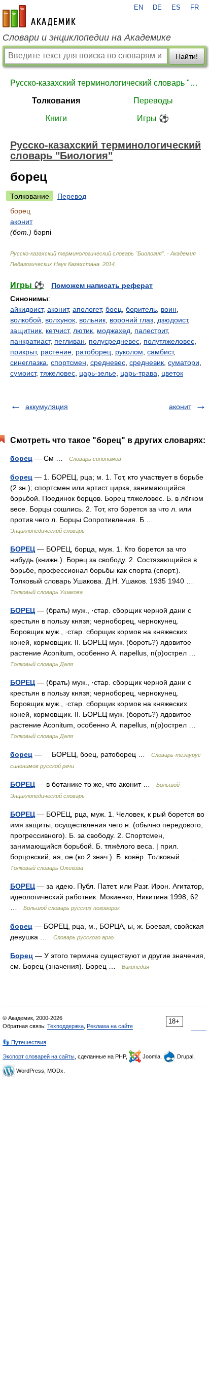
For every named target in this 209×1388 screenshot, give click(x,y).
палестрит (150, 330)
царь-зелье (97, 373)
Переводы (153, 100)
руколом (129, 352)
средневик (146, 362)
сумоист (23, 373)
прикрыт (23, 352)
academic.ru (39, 16)
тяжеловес (57, 373)
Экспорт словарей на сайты (39, 1056)
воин (169, 309)
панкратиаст (30, 341)
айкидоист (26, 309)
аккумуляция (46, 407)
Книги (56, 118)
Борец (21, 956)
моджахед (113, 330)
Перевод (71, 196)
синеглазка (28, 362)
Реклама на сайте (110, 1026)
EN (138, 7)
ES (176, 7)
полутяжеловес (169, 341)
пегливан (69, 341)
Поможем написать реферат (102, 285)
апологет (87, 309)
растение (56, 352)
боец (114, 309)
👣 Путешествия (24, 1042)
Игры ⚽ (153, 118)
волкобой (25, 320)
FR (194, 7)
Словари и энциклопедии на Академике (87, 37)
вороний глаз (131, 320)
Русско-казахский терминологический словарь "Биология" (104, 83)
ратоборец (93, 352)
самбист (160, 352)
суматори (183, 362)
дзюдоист (172, 320)
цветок (172, 373)
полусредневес (114, 341)
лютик (83, 330)
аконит (21, 221)
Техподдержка (65, 1026)
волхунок (60, 320)
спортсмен (68, 362)
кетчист (57, 330)
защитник (26, 330)
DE (157, 7)
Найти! (187, 56)
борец (21, 458)
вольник (92, 320)
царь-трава (138, 373)
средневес (107, 362)
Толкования (56, 100)
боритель (141, 309)
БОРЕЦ (22, 549)
